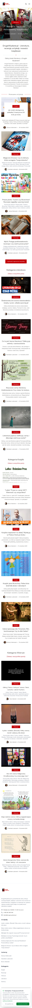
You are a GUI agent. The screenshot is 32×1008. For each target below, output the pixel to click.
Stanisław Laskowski (7, 958)
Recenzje (16, 154)
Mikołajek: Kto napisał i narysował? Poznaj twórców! (15, 933)
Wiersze (16, 196)
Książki (16, 106)
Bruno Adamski (5, 961)
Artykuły (4, 920)
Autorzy (4, 952)
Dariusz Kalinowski (6, 956)
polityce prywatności (7, 1000)
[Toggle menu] (29, 4)
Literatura (16, 22)
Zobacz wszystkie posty (16, 274)
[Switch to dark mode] (26, 3)
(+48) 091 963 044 (8, 912)
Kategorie (4, 966)
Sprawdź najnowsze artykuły (16, 261)
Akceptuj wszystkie (22, 1003)
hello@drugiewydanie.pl (9, 915)
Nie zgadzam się (9, 1003)
